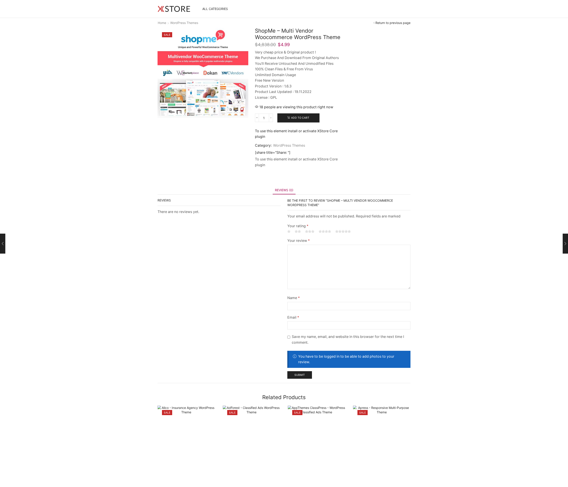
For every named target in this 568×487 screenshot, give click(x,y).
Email (293, 317)
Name (293, 298)
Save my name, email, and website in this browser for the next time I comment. (348, 340)
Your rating (297, 226)
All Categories (215, 9)
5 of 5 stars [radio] (343, 231)
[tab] (284, 190)
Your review (298, 241)
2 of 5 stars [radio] (298, 231)
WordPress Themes (184, 23)
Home (162, 23)
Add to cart (300, 117)
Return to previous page (392, 23)
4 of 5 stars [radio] (325, 231)
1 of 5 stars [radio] (288, 231)
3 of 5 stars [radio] (309, 231)
